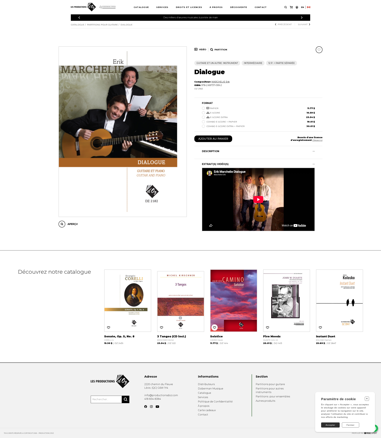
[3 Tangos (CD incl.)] (180, 306)
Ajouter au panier (213, 138)
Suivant (302, 24)
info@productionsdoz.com (161, 395)
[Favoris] (319, 49)
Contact (261, 7)
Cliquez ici (317, 140)
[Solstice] (233, 306)
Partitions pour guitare (102, 24)
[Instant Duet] (339, 306)
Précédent (285, 24)
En (302, 7)
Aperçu (73, 224)
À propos (216, 7)
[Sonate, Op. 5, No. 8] (127, 306)
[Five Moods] (286, 306)
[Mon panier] (291, 7)
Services (162, 7)
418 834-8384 (152, 398)
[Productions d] (110, 381)
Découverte (238, 7)
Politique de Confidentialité (215, 401)
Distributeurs (206, 384)
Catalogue (141, 7)
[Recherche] (285, 7)
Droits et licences (189, 7)
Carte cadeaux (207, 410)
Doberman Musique (210, 388)
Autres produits (265, 400)
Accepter (330, 425)
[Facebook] (145, 406)
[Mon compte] (297, 7)
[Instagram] (151, 406)
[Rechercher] (125, 399)
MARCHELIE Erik (221, 81)
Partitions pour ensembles (273, 396)
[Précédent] (79, 17)
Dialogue (126, 24)
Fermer (351, 425)
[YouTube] (157, 406)
